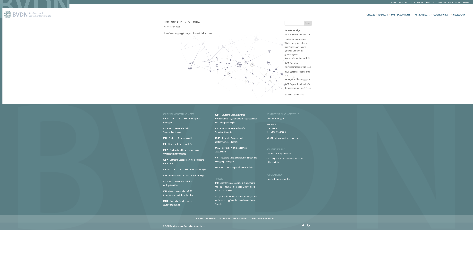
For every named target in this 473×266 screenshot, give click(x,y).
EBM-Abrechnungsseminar (183, 22)
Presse (412, 2)
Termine (393, 2)
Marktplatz (403, 2)
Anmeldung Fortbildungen (458, 2)
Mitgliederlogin (459, 15)
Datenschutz (430, 2)
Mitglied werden (421, 15)
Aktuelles (371, 15)
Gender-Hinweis (240, 218)
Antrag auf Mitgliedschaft (279, 153)
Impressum (442, 2)
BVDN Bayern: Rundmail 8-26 (297, 34)
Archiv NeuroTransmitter (279, 179)
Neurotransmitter (440, 15)
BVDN (393, 15)
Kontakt (420, 2)
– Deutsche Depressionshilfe (178, 138)
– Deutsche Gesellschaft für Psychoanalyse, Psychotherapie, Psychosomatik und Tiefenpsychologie (236, 119)
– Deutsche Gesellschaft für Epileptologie (184, 175)
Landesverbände (403, 15)
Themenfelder (382, 15)
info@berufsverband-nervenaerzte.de (284, 138)
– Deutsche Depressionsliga (177, 144)
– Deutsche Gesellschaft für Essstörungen (184, 169)
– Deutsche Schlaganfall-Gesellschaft (234, 167)
